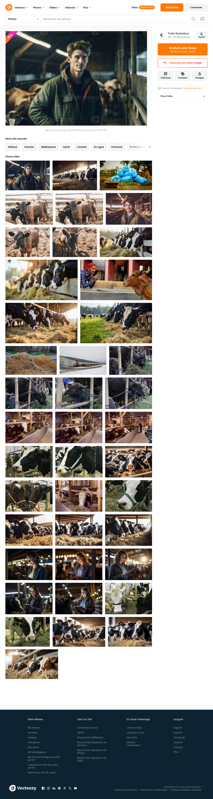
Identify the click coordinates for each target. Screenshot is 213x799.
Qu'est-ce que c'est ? (192, 88)
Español (178, 732)
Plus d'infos (166, 96)
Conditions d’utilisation (125, 789)
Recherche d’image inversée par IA (44, 758)
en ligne (99, 146)
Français (178, 747)
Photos (37, 7)
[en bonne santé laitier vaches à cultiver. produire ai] (75, 175)
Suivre (201, 37)
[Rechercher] (193, 19)
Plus (85, 7)
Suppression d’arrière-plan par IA (43, 766)
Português (179, 737)
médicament (48, 146)
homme (29, 146)
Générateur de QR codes (42, 772)
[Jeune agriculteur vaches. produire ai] (129, 209)
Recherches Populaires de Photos (91, 751)
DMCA (80, 732)
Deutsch (178, 742)
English (178, 727)
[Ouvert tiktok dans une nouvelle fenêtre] (64, 788)
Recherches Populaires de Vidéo (91, 759)
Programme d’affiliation (90, 737)
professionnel (137, 146)
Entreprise (34, 742)
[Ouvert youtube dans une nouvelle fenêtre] (75, 788)
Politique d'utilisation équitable (185, 789)
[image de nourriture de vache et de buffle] (126, 175)
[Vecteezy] (8, 7)
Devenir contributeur (134, 744)
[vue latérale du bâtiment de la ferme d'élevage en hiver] (82, 360)
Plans (135, 7)
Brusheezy (34, 727)
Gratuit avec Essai (182, 49)
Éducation (33, 747)
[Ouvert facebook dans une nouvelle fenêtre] (43, 788)
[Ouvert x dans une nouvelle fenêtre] (70, 788)
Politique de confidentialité (153, 789)
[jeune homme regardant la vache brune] (116, 280)
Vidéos (53, 7)
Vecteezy (33, 732)
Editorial (70, 7)
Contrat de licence (87, 727)
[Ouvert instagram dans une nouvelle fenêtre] (48, 788)
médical (12, 146)
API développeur (37, 752)
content (82, 146)
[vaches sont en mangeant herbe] (130, 360)
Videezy (32, 737)
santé (66, 146)
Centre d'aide (134, 727)
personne (116, 146)
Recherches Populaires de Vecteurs (91, 744)
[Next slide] (147, 147)
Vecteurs (20, 7)
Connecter (196, 7)
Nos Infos (132, 737)
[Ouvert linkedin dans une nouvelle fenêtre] (54, 788)
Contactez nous (135, 732)
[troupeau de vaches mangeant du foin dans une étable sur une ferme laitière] (29, 427)
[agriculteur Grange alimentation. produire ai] (27, 175)
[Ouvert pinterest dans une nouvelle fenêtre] (59, 788)
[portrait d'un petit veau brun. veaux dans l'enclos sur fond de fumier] (29, 209)
